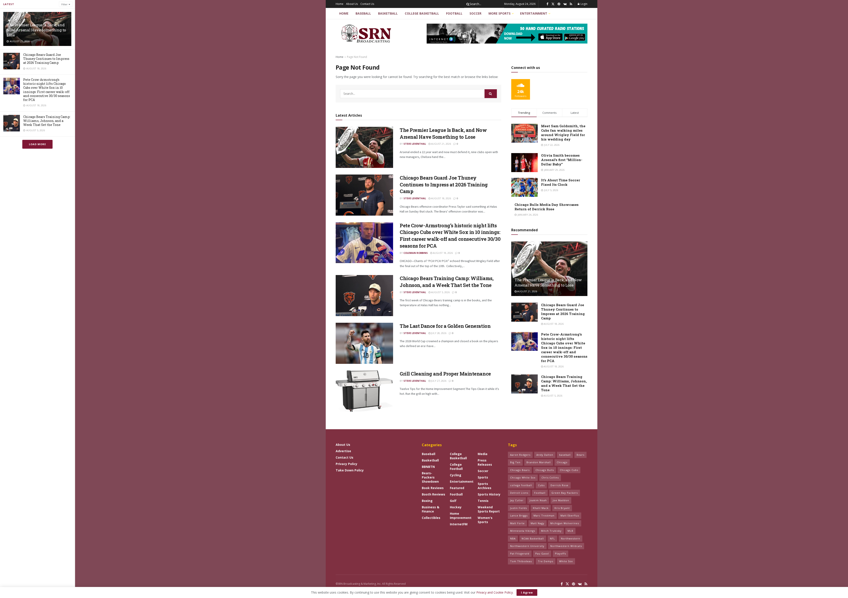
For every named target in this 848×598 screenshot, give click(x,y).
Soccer (475, 13)
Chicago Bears (520, 470)
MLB (570, 530)
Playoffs (560, 553)
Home (339, 4)
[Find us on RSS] (571, 4)
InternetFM (459, 524)
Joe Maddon (561, 500)
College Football (456, 466)
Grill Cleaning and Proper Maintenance (445, 373)
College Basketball (422, 13)
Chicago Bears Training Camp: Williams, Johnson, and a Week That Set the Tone (46, 121)
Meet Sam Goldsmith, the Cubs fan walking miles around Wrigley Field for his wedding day (563, 132)
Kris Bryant (562, 508)
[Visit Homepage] (367, 33)
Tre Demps (545, 561)
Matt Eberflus (569, 515)
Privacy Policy (346, 464)
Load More (37, 144)
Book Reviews (433, 488)
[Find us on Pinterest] (559, 4)
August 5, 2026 (440, 292)
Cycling (455, 475)
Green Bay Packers (564, 492)
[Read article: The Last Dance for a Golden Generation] (364, 343)
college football (521, 485)
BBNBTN (428, 467)
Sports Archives (484, 486)
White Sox (566, 561)
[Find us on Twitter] (553, 4)
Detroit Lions (519, 492)
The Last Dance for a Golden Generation (445, 326)
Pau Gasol (542, 553)
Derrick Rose (559, 485)
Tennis (483, 501)
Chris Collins (550, 477)
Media (482, 454)
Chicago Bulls (545, 470)
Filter (64, 4)
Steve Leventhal (414, 143)
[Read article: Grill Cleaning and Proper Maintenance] (364, 391)
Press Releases (485, 462)
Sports (483, 477)
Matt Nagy (537, 523)
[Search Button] (467, 4)
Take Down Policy (350, 470)
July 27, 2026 (438, 380)
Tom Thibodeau (521, 561)
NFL (552, 538)
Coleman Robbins (415, 252)
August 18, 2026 (440, 198)
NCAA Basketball (533, 538)
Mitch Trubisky (551, 530)
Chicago (562, 462)
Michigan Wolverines (564, 523)
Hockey (456, 507)
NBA (513, 538)
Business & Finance (430, 509)
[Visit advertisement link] (507, 34)
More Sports (499, 13)
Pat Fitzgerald (519, 553)
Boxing (427, 501)
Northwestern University (527, 546)
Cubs (541, 485)
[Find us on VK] (565, 4)
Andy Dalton (544, 454)
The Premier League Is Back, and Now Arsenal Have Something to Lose (36, 30)
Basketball (388, 13)
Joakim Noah (538, 500)
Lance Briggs (519, 515)
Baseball (363, 13)
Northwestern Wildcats (566, 546)
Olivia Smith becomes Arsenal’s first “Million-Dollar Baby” (561, 159)
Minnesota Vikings (522, 530)
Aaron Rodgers (520, 454)
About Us (352, 4)
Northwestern (570, 538)
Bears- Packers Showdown (430, 477)
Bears (580, 454)
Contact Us (367, 4)
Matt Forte (517, 523)
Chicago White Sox (523, 477)
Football (454, 13)
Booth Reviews (433, 494)
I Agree (527, 592)
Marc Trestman (544, 515)
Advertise (343, 451)
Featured (457, 488)
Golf (453, 501)
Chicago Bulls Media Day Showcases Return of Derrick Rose (547, 206)
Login (583, 4)
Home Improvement (460, 515)
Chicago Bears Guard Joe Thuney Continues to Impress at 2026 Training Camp (46, 59)
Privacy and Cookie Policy (494, 592)
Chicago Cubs (569, 470)
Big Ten (515, 462)
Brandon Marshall (538, 462)
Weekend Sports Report (489, 509)
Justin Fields (518, 508)
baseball (565, 454)
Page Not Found (357, 57)
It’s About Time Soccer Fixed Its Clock (560, 182)
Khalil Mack (541, 508)
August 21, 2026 (440, 143)
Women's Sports (485, 520)
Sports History (489, 494)
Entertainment (533, 13)
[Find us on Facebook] (547, 4)
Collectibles (431, 518)
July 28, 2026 (438, 333)
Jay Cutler (517, 500)
